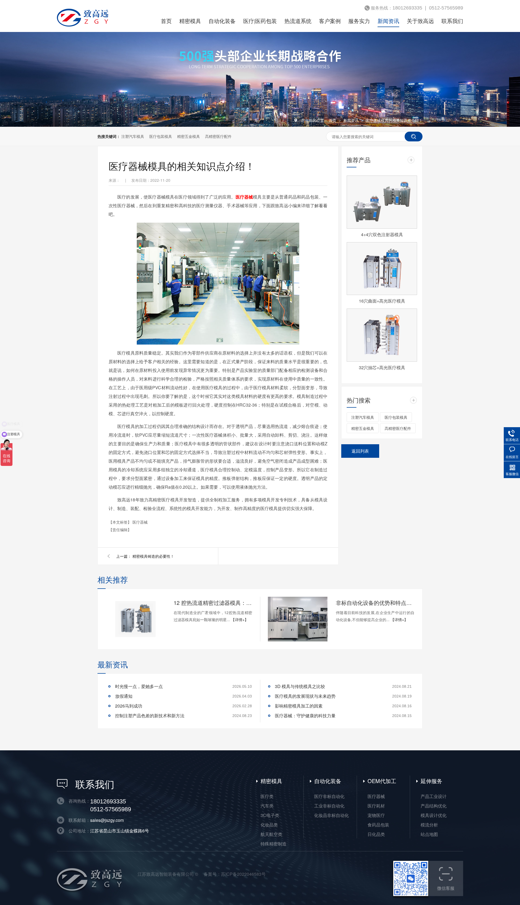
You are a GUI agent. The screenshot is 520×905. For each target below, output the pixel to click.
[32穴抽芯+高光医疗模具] (382, 335)
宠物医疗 (376, 815)
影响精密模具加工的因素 (299, 706)
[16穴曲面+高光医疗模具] (382, 268)
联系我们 (452, 21)
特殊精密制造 (274, 844)
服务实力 (359, 21)
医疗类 (267, 796)
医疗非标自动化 (329, 796)
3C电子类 (270, 815)
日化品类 (376, 834)
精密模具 (190, 21)
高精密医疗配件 (218, 136)
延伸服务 (431, 781)
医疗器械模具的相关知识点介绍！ (394, 120)
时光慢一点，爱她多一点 (139, 686)
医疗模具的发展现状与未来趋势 (305, 696)
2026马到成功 (128, 706)
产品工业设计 (434, 796)
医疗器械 (140, 522)
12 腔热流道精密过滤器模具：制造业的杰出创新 (213, 602)
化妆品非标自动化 (331, 815)
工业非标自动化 (329, 806)
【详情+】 (239, 619)
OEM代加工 (382, 781)
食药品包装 (378, 825)
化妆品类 (269, 825)
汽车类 (267, 806)
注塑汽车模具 (132, 136)
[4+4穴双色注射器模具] (382, 202)
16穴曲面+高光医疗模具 (382, 301)
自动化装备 (222, 21)
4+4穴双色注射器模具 (382, 234)
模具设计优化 (434, 815)
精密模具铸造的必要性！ (153, 556)
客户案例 (330, 21)
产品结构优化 (434, 806)
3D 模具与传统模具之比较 (300, 686)
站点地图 (429, 834)
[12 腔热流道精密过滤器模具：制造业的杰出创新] (135, 619)
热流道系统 (297, 21)
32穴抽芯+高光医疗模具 (382, 367)
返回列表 (360, 451)
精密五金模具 (188, 136)
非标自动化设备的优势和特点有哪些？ (375, 602)
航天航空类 (271, 834)
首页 (166, 21)
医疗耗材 (376, 806)
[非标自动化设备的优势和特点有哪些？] (297, 619)
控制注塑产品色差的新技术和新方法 (149, 715)
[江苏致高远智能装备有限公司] (82, 25)
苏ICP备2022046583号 (243, 874)
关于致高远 (420, 21)
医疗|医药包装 (260, 21)
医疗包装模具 (160, 136)
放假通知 (123, 696)
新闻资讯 (388, 21)
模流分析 (429, 825)
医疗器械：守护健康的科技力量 (305, 715)
